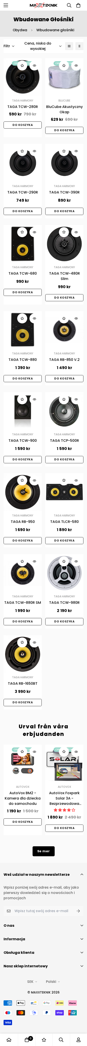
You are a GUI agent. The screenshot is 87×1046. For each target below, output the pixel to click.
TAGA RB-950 (23, 521)
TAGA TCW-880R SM (22, 602)
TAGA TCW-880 (22, 359)
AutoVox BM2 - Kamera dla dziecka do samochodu (23, 798)
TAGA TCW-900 (22, 440)
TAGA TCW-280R (22, 106)
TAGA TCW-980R (64, 602)
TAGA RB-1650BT (22, 683)
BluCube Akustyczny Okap (64, 109)
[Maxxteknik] (43, 5)
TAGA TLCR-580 (64, 521)
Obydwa (20, 30)
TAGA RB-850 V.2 (64, 359)
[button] (78, 5)
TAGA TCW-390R (64, 192)
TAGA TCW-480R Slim (64, 276)
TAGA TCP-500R (64, 440)
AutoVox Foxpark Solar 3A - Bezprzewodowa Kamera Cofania (64, 798)
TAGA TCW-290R (22, 192)
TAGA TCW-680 (22, 273)
